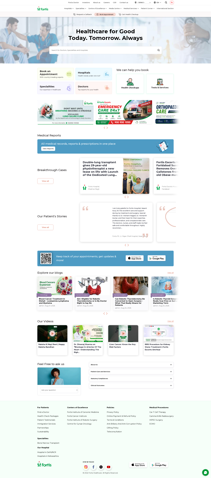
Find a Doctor (73, 3)
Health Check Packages (47, 416)
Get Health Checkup (130, 14)
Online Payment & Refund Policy (121, 416)
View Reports (48, 149)
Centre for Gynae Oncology (79, 424)
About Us (94, 364)
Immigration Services (46, 424)
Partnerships (43, 428)
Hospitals (68, 8)
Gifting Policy (112, 428)
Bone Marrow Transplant (48, 443)
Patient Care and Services (100, 371)
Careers (107, 3)
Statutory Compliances (99, 378)
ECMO (152, 424)
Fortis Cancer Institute (77, 416)
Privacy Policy (113, 412)
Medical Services (130, 8)
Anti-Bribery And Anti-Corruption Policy (124, 424)
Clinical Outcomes (97, 385)
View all (45, 181)
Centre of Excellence (96, 8)
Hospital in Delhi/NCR (46, 452)
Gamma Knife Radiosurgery (161, 416)
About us (96, 3)
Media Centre (114, 8)
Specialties (80, 8)
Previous (104, 127)
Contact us (124, 3)
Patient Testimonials (46, 420)
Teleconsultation (114, 432)
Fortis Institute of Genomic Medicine (83, 412)
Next (107, 127)
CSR (114, 3)
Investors (86, 3)
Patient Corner (147, 8)
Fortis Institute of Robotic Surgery (82, 420)
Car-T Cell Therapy (157, 412)
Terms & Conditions (115, 420)
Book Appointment (106, 14)
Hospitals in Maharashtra (48, 456)
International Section (165, 8)
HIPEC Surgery (156, 420)
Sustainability (43, 432)
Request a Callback (84, 14)
